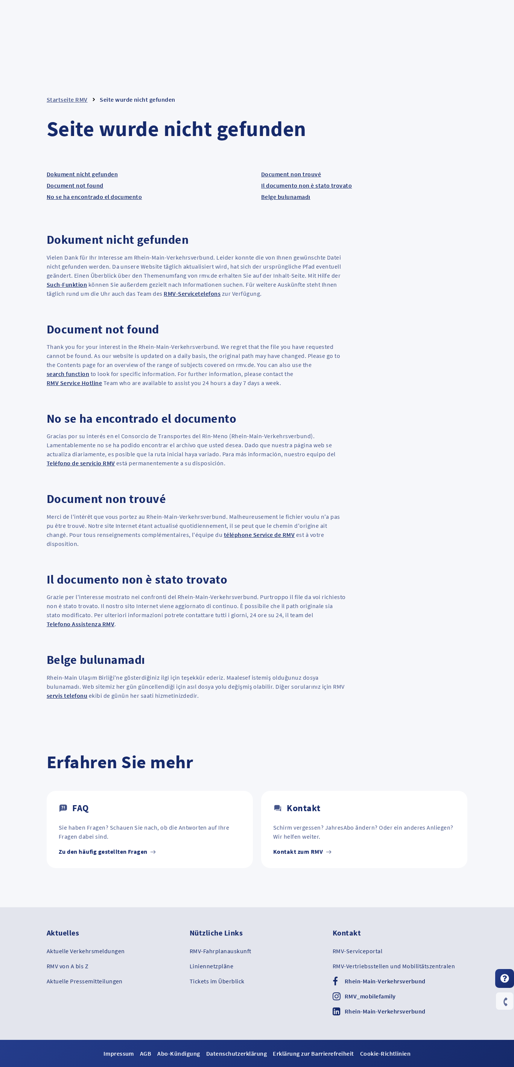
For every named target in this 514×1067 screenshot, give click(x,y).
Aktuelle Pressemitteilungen (85, 981)
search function (68, 374)
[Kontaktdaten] (504, 1001)
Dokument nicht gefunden (82, 174)
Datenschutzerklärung (236, 1053)
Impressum (118, 1053)
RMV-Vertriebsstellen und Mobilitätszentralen (394, 966)
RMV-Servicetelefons (192, 293)
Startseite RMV (67, 99)
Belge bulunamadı (285, 196)
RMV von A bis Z (67, 966)
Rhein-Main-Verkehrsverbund (385, 981)
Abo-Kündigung (178, 1053)
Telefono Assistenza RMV (80, 624)
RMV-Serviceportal (357, 951)
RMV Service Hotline (74, 383)
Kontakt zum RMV (298, 851)
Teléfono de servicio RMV (81, 463)
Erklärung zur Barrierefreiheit (313, 1053)
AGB (145, 1053)
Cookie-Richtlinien (385, 1053)
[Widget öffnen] (504, 978)
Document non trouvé (291, 174)
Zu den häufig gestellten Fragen (104, 851)
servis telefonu (67, 695)
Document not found (75, 185)
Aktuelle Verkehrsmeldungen (86, 951)
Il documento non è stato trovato (306, 185)
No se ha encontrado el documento (94, 196)
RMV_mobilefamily (370, 996)
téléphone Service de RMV (259, 534)
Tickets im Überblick (217, 981)
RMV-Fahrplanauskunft (220, 951)
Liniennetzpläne (211, 966)
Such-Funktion (67, 284)
